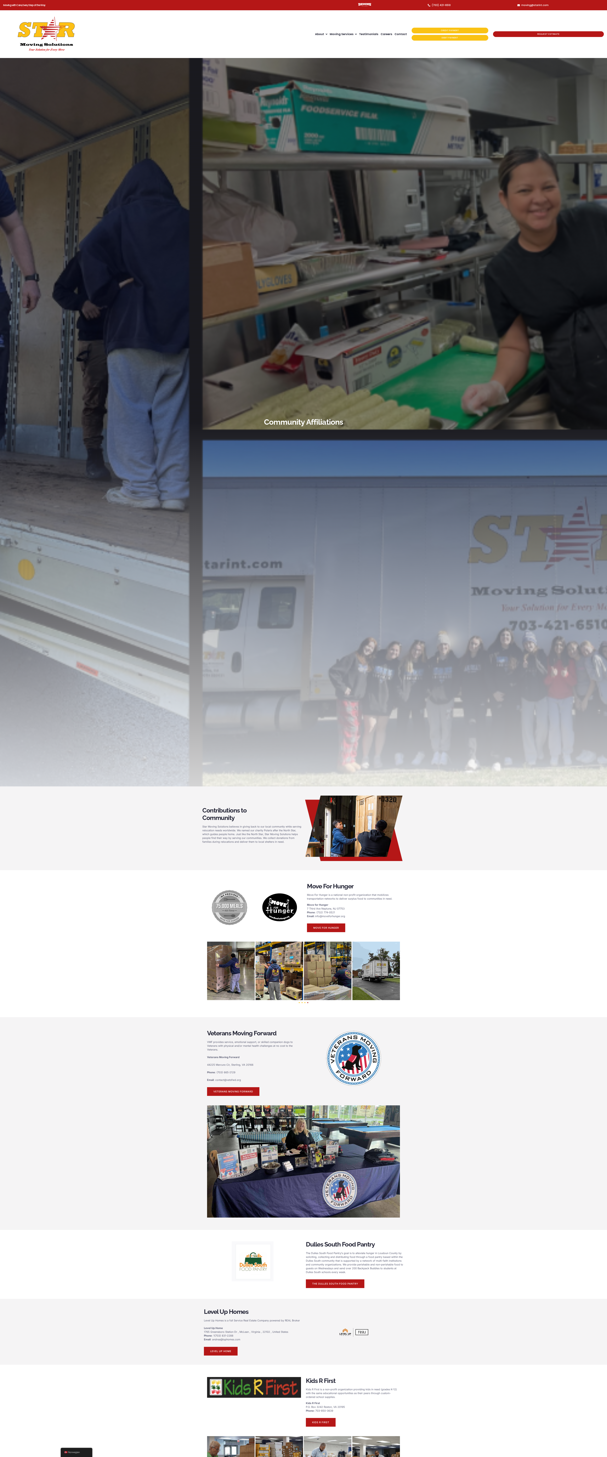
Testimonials (368, 34)
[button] (299, 1002)
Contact (401, 34)
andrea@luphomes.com (226, 1339)
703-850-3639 (324, 1410)
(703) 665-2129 (226, 1072)
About (319, 34)
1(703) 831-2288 (223, 1335)
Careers (386, 34)
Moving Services (341, 34)
